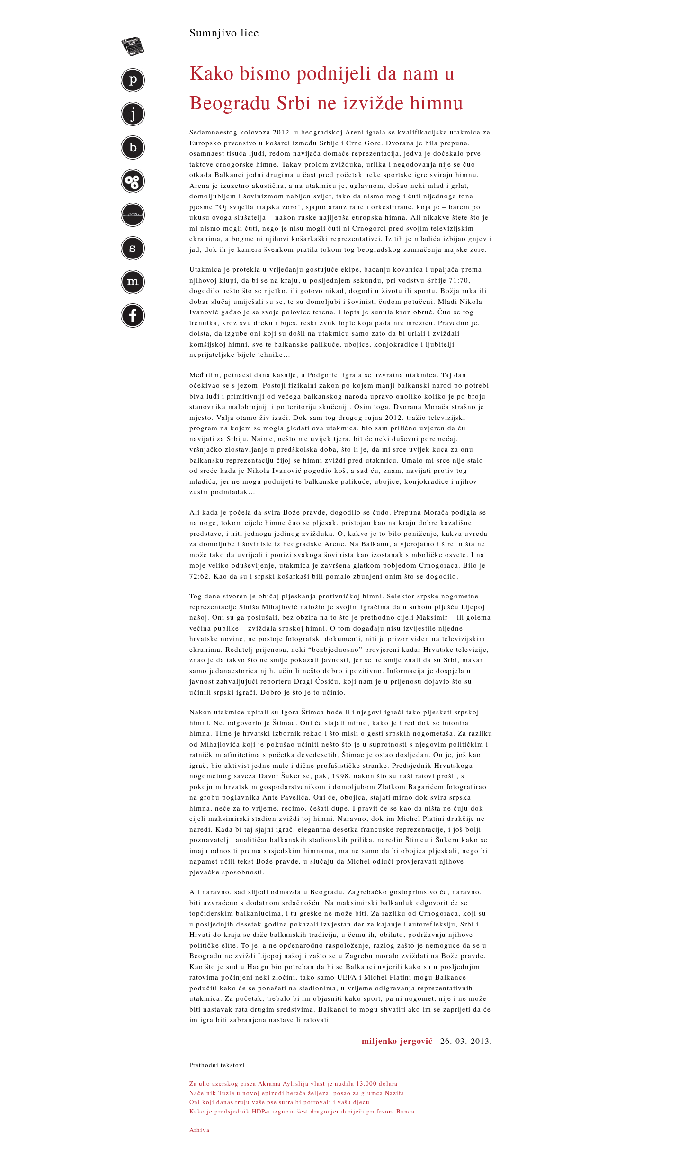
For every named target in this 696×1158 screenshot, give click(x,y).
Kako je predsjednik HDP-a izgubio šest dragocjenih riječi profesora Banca (302, 1111)
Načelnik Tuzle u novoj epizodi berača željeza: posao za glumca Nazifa (296, 1092)
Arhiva (199, 1129)
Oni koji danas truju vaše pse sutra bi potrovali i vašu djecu (279, 1101)
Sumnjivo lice (224, 32)
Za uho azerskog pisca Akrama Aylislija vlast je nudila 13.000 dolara (293, 1083)
